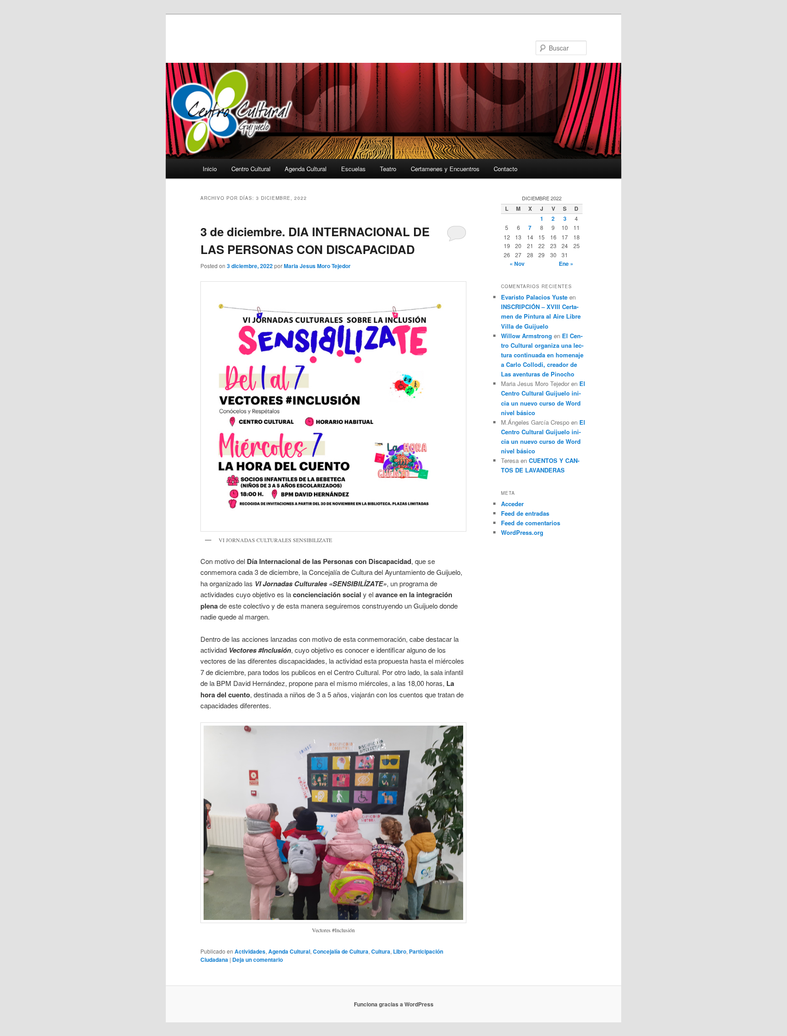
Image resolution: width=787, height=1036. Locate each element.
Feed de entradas (525, 513)
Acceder (512, 503)
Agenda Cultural (306, 168)
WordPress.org (522, 532)
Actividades (250, 951)
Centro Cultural (251, 168)
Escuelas (353, 168)
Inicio (210, 168)
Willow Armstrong (526, 335)
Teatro (388, 168)
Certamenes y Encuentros (445, 168)
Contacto (505, 168)
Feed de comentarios (530, 522)
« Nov (517, 263)
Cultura (380, 951)
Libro (399, 951)
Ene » (566, 263)
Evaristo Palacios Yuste (534, 297)
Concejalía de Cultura (340, 951)
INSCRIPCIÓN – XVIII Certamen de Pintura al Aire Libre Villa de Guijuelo (541, 316)
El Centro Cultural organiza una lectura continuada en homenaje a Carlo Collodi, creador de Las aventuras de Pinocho (542, 355)
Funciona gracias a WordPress (394, 1004)
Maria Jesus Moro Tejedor (317, 266)
